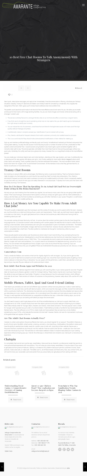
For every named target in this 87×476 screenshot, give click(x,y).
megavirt (69, 159)
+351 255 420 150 (42, 441)
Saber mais (8, 451)
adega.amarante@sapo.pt (40, 451)
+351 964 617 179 (43, 443)
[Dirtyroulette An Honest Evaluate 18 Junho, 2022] (2, 466)
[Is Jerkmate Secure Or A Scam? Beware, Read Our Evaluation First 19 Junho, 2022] (85, 466)
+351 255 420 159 (40, 445)
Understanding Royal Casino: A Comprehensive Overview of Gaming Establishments (16, 389)
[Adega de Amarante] (23, 5)
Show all (79, 88)
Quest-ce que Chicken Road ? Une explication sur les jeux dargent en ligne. (43, 388)
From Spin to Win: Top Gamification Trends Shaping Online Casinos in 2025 (69, 389)
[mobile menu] (83, 5)
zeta (68, 468)
